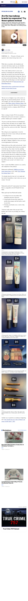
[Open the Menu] (2, 2)
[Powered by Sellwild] (24, 506)
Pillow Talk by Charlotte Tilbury (16, 103)
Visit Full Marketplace (22, 430)
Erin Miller (8, 50)
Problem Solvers (7, 11)
